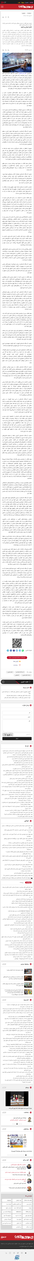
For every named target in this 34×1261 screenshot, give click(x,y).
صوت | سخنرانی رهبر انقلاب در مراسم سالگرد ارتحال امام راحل (17, 698)
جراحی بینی (29, 1204)
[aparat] (23, 1253)
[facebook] (14, 651)
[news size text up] (3, 50)
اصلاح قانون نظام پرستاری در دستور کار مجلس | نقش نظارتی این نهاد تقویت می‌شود (14, 1167)
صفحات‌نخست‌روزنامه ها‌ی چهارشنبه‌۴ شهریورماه (21, 1151)
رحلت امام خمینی (26, 675)
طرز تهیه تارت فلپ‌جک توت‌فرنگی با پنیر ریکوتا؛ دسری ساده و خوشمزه (16, 878)
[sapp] (26, 1253)
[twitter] (17, 651)
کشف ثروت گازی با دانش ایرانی (20, 1183)
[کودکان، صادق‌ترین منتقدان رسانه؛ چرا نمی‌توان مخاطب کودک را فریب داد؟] (27, 985)
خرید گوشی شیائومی (17, 1204)
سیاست (29, 13)
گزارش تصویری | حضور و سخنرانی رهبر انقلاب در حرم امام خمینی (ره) (16, 692)
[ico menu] (3, 6)
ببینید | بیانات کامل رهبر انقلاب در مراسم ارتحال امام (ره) (18, 695)
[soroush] (8, 651)
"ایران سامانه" (24, 1249)
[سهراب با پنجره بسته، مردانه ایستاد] (29, 1174)
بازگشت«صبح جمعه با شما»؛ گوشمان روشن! (15, 970)
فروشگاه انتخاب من (7, 1212)
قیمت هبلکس (29, 1223)
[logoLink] (26, 7)
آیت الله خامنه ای (20, 672)
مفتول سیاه (19, 1219)
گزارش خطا (15, 661)
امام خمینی (10, 672)
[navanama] (31, 3)
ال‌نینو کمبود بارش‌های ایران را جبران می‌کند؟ (17, 1188)
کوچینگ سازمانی (7, 1219)
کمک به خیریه (18, 1215)
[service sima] (23, 3)
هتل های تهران (28, 1215)
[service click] (19, 3)
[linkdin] (11, 651)
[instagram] (11, 1253)
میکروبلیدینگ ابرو (7, 1215)
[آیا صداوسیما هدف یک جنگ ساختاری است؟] (9, 1119)
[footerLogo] (22, 1237)
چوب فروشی (18, 1200)
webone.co (18, 1212)
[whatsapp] (23, 651)
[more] (4, 964)
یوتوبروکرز (9, 1200)
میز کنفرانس (18, 1227)
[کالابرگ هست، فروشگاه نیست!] (27, 992)
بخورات (30, 1208)
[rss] (7, 1253)
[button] (21, 1124)
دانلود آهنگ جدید (17, 1208)
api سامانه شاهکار (28, 1200)
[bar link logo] (3, 2)
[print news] (3, 17)
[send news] (6, 17)
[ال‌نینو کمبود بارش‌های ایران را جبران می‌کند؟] (29, 1188)
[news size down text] (8, 50)
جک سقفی (19, 1223)
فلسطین (17, 675)
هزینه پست (8, 1204)
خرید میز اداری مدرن (6, 1223)
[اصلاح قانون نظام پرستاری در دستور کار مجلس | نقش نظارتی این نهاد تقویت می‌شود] (29, 1166)
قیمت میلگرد (29, 1227)
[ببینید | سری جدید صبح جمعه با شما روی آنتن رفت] (17, 1098)
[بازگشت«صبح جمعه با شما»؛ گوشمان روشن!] (27, 971)
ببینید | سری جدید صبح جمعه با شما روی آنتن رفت (20, 1108)
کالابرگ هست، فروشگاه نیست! (17, 994)
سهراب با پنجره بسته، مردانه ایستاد (19, 1175)
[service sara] (27, 3)
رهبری (23, 13)
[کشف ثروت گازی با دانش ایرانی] (29, 1181)
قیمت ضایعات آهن (28, 1219)
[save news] (8, 17)
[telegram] (20, 651)
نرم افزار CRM (29, 1212)
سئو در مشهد (8, 1208)
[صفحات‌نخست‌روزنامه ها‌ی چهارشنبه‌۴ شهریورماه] (17, 1141)
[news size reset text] (6, 50)
